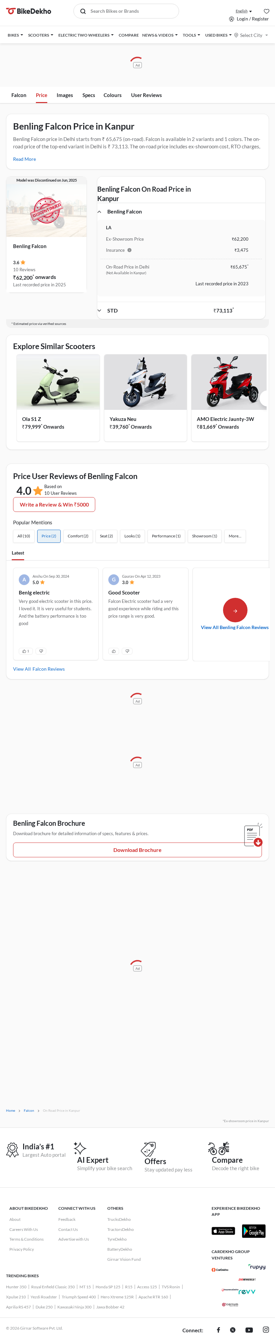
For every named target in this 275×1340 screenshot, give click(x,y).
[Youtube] (249, 1330)
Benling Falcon (30, 246)
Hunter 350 (16, 1286)
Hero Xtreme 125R (117, 1296)
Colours (113, 95)
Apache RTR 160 (153, 1296)
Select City (251, 35)
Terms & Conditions (26, 1239)
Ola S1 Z (31, 419)
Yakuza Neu (123, 419)
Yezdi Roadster (44, 1296)
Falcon (18, 95)
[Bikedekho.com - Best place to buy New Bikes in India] (28, 11)
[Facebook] (218, 1330)
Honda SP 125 (108, 1286)
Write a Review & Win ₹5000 (54, 504)
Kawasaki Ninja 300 (74, 1306)
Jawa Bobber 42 (110, 1306)
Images (65, 95)
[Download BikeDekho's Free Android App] (253, 1231)
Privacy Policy (21, 1249)
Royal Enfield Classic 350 (53, 1286)
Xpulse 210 (16, 1296)
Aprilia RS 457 (18, 1306)
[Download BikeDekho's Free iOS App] (223, 1231)
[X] (232, 1330)
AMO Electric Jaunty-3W (225, 419)
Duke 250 (44, 1306)
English (242, 11)
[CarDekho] (220, 1269)
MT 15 (85, 1286)
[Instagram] (266, 1330)
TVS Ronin (171, 1286)
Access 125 (147, 1286)
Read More (24, 159)
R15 (128, 1286)
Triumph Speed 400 (79, 1296)
